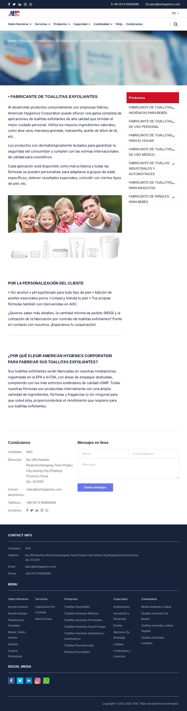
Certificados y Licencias (121, 653)
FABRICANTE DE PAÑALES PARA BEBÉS (149, 199)
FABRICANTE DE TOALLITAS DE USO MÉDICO (150, 151)
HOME (12, 41)
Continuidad (101, 24)
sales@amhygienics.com (164, 4)
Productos (60, 24)
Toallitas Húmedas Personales (83, 620)
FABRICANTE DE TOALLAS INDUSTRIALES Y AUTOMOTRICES (149, 168)
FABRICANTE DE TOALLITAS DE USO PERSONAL (69, 41)
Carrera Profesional (15, 653)
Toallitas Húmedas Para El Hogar (85, 626)
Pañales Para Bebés (77, 652)
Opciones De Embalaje (121, 635)
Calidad (118, 644)
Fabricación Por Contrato (45, 609)
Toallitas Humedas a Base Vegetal (157, 628)
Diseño (117, 625)
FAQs (119, 24)
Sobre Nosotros (18, 24)
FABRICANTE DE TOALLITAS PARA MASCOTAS (150, 185)
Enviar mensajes (95, 487)
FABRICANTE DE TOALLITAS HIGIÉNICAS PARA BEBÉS (150, 110)
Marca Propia (43, 619)
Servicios (41, 24)
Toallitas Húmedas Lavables (152, 640)
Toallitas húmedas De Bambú (154, 616)
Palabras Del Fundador (16, 623)
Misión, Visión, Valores (17, 635)
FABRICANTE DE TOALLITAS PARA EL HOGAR (150, 137)
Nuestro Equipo (17, 613)
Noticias (13, 644)
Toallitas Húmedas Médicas (81, 613)
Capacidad (80, 24)
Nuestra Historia (18, 606)
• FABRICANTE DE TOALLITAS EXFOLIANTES (134, 41)
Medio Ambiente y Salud (156, 606)
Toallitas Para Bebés (77, 606)
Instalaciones (121, 606)
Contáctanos (134, 24)
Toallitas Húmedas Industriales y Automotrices (84, 636)
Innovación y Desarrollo (121, 616)
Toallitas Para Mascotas (79, 645)
